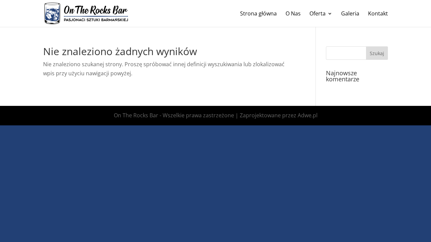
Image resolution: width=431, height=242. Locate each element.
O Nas (293, 14)
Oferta (317, 14)
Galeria (350, 14)
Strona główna (258, 14)
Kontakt (378, 14)
